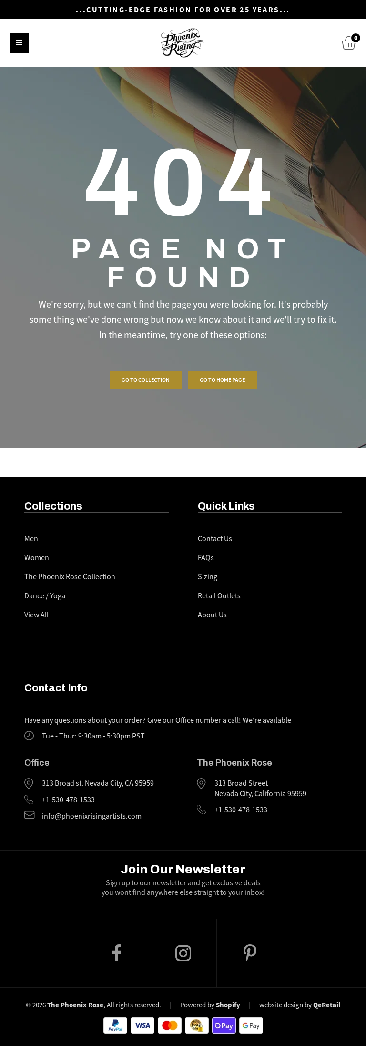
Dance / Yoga (44, 596)
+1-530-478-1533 (68, 800)
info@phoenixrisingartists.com (92, 816)
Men (31, 539)
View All (36, 615)
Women (36, 558)
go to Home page (222, 380)
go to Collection (146, 380)
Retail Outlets (219, 596)
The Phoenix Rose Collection (69, 577)
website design (281, 1004)
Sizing (207, 577)
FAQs (206, 558)
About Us (212, 615)
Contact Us (215, 539)
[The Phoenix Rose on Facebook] (116, 953)
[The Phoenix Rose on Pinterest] (249, 953)
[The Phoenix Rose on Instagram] (183, 953)
